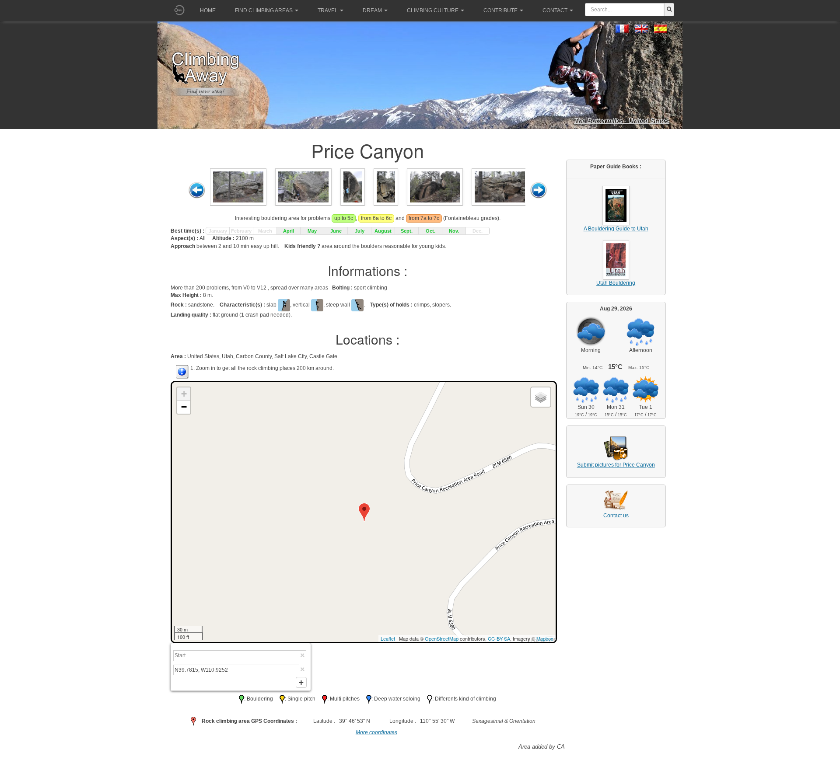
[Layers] (540, 397)
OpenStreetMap (441, 638)
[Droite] (538, 190)
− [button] (184, 406)
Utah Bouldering (615, 283)
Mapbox (544, 638)
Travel (328, 10)
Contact (554, 10)
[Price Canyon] (238, 186)
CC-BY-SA (499, 638)
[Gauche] (197, 190)
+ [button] (184, 393)
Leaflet (388, 638)
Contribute (500, 10)
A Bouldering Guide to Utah (616, 229)
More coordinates (376, 732)
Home (208, 10)
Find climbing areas (264, 10)
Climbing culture (432, 10)
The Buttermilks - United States (621, 120)
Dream (372, 10)
